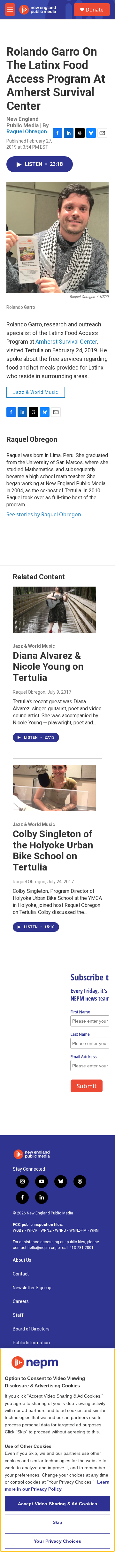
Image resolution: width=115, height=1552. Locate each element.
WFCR (32, 1230)
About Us (22, 1260)
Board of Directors (31, 1329)
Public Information (31, 1342)
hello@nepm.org (42, 1247)
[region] (57, 1450)
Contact (21, 1274)
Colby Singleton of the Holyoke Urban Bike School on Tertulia (53, 850)
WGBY (18, 1230)
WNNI (94, 1230)
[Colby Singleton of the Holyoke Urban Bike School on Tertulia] (54, 788)
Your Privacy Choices (57, 1541)
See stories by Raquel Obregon (43, 514)
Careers (21, 1301)
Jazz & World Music (35, 392)
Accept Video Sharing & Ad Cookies (57, 1503)
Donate (94, 9)
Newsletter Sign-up (32, 1287)
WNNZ (46, 1230)
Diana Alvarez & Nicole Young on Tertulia (48, 666)
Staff (18, 1315)
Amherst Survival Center (66, 341)
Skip (58, 1522)
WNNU (60, 1230)
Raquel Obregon (26, 131)
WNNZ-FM (78, 1230)
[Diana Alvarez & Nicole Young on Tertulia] (54, 610)
